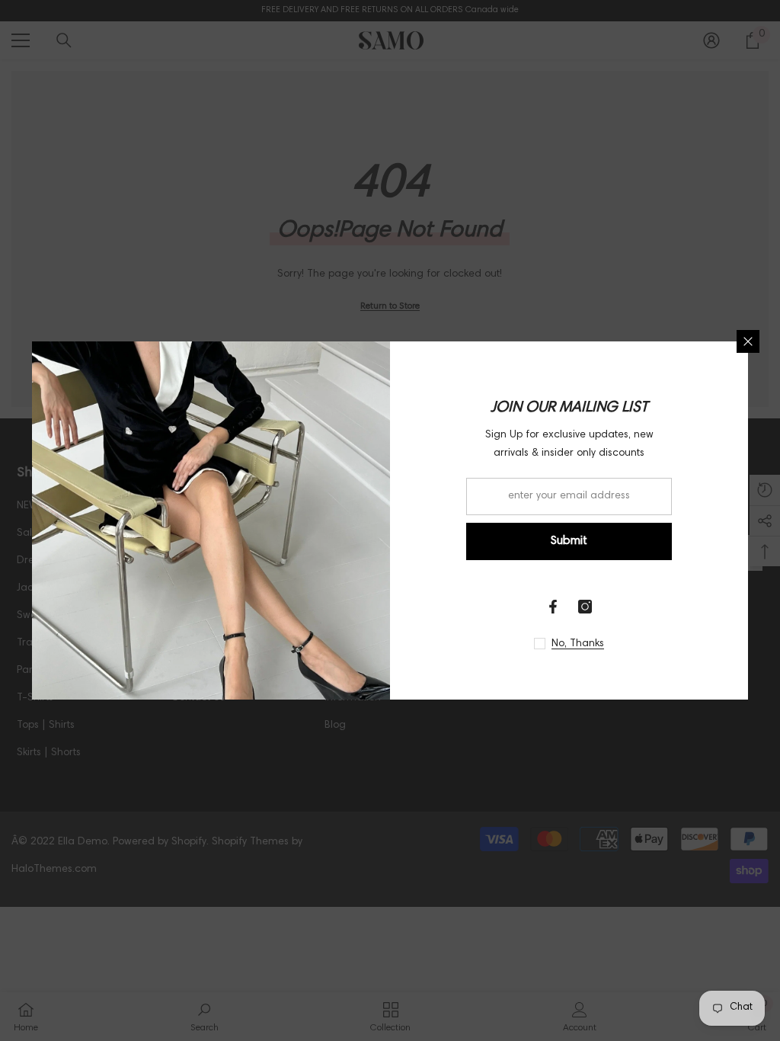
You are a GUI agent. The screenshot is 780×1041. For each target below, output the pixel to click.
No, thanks (577, 644)
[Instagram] (585, 607)
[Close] (748, 341)
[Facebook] (553, 607)
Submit (569, 541)
